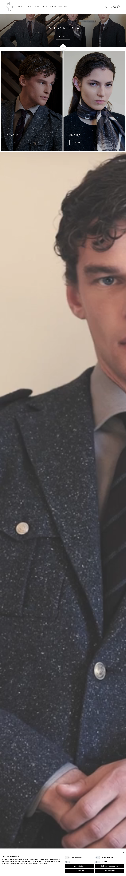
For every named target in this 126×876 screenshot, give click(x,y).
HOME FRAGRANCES (58, 7)
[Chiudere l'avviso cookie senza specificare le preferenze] (123, 853)
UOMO (29, 7)
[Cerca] (114, 6)
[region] (63, 23)
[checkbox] (67, 857)
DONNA (38, 7)
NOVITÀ (21, 7)
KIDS (45, 7)
